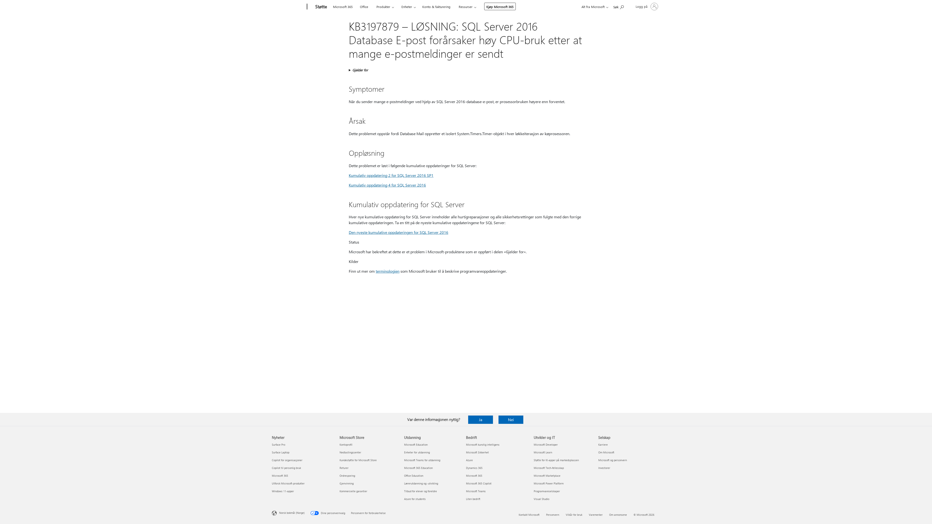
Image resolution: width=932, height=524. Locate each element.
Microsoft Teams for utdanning (422, 460)
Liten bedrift (473, 499)
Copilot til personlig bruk (286, 468)
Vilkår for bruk (574, 514)
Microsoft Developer (546, 444)
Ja (480, 419)
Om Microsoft (606, 452)
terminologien (387, 271)
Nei (511, 419)
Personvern (552, 514)
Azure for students (415, 499)
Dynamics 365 (474, 468)
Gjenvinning (347, 483)
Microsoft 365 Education (418, 468)
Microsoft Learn (543, 452)
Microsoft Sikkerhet (477, 452)
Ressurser (466, 7)
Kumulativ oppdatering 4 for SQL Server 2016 (387, 185)
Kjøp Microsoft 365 (500, 7)
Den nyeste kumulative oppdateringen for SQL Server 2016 (398, 232)
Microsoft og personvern (612, 460)
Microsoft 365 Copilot (478, 483)
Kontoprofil (346, 444)
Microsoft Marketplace (547, 475)
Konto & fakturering (436, 7)
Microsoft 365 (343, 7)
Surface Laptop (280, 452)
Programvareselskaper (547, 491)
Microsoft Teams (476, 491)
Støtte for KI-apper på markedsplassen (556, 460)
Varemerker (596, 514)
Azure (469, 460)
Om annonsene (618, 514)
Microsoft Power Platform (549, 483)
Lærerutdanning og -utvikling (421, 483)
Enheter (406, 7)
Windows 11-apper (283, 491)
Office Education (413, 475)
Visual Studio (541, 499)
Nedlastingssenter (350, 452)
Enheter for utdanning (417, 452)
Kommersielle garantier (353, 491)
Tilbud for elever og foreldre (420, 491)
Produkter (383, 7)
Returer (344, 468)
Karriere (603, 444)
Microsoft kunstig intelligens (482, 444)
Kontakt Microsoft (529, 514)
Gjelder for (360, 70)
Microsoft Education (416, 444)
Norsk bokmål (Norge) (292, 513)
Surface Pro (278, 444)
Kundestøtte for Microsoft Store (358, 460)
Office (364, 7)
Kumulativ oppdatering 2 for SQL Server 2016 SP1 (391, 175)
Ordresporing (347, 475)
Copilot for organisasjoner (287, 460)
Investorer (604, 468)
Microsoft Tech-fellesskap (549, 468)
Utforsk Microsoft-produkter (288, 483)
